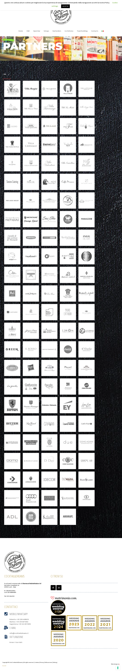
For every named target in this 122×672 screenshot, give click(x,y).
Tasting (55, 662)
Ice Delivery (69, 30)
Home (20, 30)
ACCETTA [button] (65, 6)
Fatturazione (16, 637)
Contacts (94, 30)
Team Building (82, 30)
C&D (28, 30)
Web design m (115, 664)
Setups (46, 30)
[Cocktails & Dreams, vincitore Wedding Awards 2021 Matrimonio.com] (105, 622)
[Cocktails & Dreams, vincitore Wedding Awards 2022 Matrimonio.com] (89, 622)
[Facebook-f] (53, 587)
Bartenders (57, 30)
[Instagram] (58, 587)
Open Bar (36, 30)
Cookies (37, 662)
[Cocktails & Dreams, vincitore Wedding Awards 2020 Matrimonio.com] (58, 638)
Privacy (42, 662)
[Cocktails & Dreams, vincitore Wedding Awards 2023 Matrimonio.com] (74, 622)
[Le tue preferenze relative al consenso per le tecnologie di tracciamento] (118, 668)
